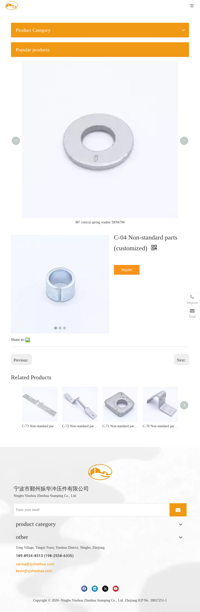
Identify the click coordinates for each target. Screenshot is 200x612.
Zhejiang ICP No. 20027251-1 (146, 600)
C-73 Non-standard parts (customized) (39, 426)
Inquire (126, 270)
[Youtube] (116, 589)
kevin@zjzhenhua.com (34, 571)
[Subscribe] (178, 509)
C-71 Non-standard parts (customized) (120, 426)
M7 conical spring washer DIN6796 (100, 222)
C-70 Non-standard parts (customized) (160, 426)
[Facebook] (84, 589)
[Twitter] (105, 589)
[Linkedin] (95, 589)
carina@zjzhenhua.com (35, 564)
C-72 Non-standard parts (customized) (80, 426)
